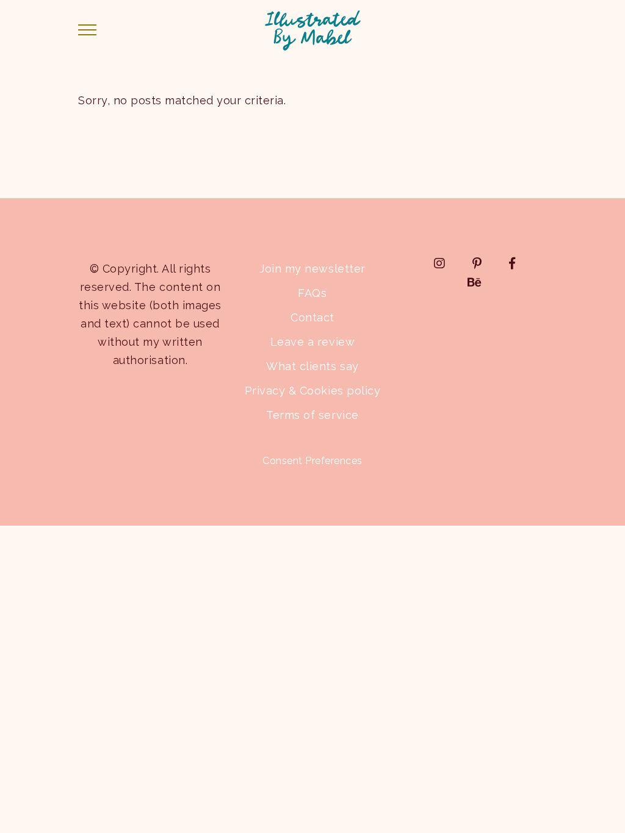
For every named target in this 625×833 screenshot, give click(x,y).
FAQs (312, 293)
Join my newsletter (312, 268)
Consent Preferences (312, 461)
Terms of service (312, 415)
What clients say (312, 366)
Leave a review (312, 341)
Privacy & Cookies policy (312, 390)
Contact (312, 317)
